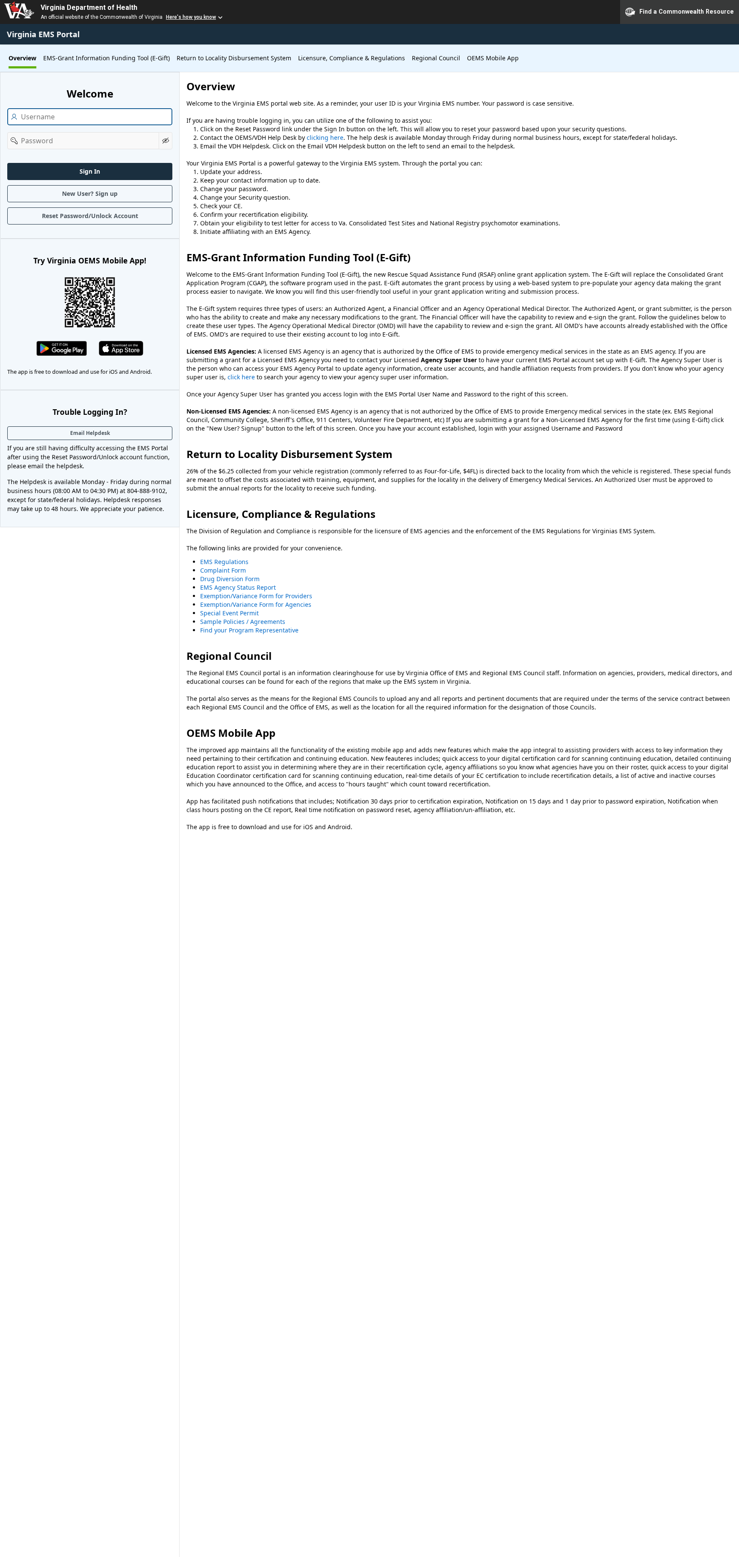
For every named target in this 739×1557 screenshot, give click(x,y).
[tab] (22, 58)
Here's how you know (191, 17)
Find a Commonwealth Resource (686, 11)
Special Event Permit (229, 613)
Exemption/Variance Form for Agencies (255, 604)
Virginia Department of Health (89, 7)
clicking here (325, 137)
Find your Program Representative (249, 630)
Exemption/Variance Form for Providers (256, 596)
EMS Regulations (224, 562)
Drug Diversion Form (230, 579)
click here (241, 377)
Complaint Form (223, 570)
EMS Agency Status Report (238, 587)
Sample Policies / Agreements (242, 621)
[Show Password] (165, 140)
